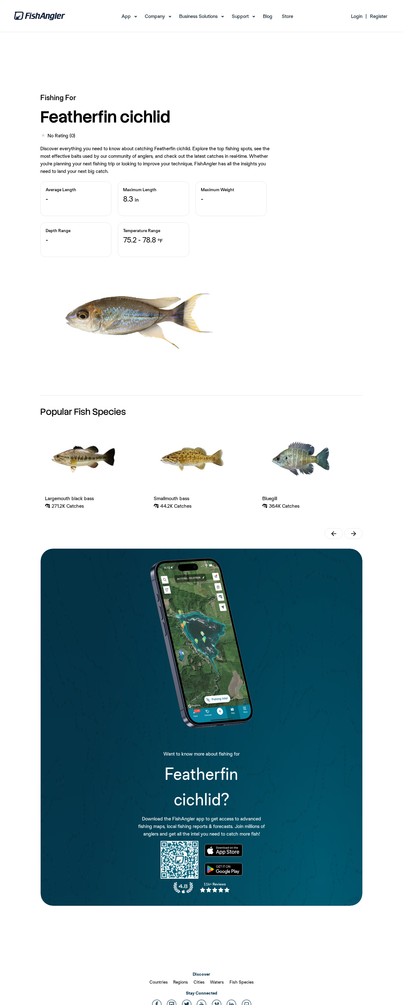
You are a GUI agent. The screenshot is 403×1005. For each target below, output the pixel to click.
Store (287, 16)
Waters (217, 982)
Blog (267, 16)
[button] (334, 533)
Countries (159, 982)
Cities (199, 982)
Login (356, 16)
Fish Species (242, 982)
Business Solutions (198, 16)
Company (155, 16)
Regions (180, 982)
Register (378, 16)
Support (240, 16)
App (126, 16)
